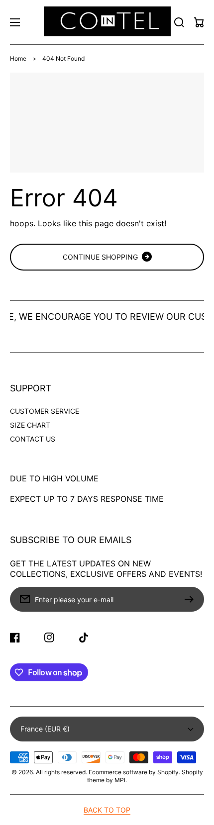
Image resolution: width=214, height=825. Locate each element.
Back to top (107, 810)
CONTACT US (32, 439)
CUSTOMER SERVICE (44, 411)
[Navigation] (15, 22)
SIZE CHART (30, 425)
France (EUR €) (45, 729)
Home (18, 58)
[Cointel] (107, 22)
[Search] (179, 22)
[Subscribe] (191, 599)
